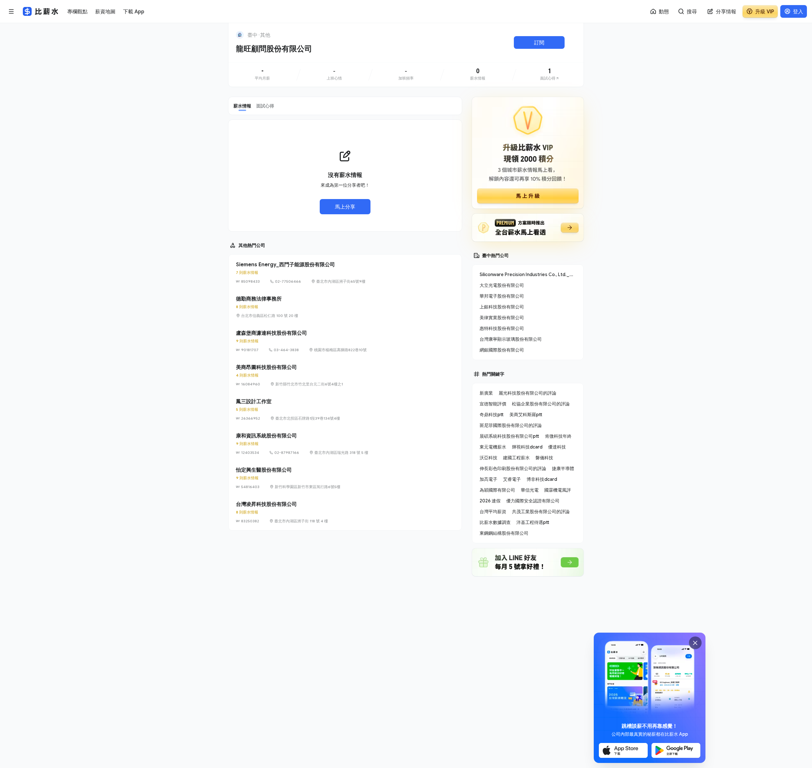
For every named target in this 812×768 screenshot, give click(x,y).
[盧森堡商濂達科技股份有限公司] (345, 341)
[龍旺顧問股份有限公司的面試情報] (549, 74)
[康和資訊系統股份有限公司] (345, 444)
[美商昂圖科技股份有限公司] (345, 375)
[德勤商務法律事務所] (345, 307)
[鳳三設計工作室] (345, 409)
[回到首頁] (240, 35)
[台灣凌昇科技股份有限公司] (345, 512)
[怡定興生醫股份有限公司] (345, 478)
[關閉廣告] (695, 642)
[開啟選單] (11, 11)
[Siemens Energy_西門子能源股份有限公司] (345, 272)
